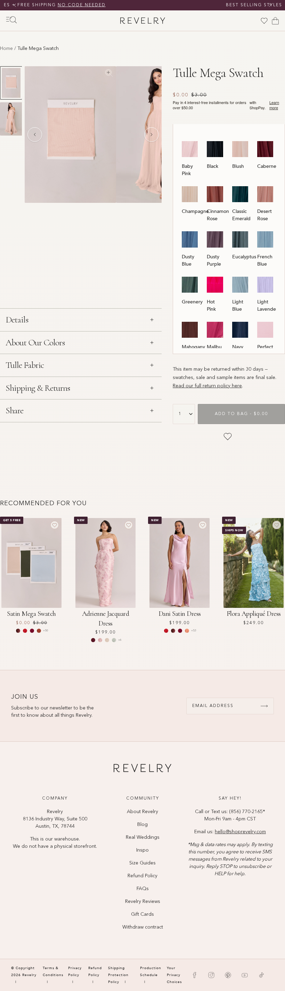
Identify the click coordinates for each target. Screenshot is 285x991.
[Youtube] (245, 975)
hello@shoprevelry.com (240, 831)
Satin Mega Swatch (31, 614)
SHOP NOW (209, 5)
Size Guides (142, 863)
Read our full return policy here (207, 386)
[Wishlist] (264, 21)
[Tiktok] (261, 975)
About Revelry (142, 811)
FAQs (143, 888)
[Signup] (264, 706)
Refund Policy (142, 875)
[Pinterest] (228, 975)
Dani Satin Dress (179, 614)
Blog (142, 824)
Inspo (142, 850)
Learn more (274, 105)
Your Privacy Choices (174, 975)
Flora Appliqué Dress (254, 614)
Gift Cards (142, 914)
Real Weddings (143, 837)
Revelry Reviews (142, 901)
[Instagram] (211, 975)
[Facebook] (194, 975)
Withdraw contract (142, 927)
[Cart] (275, 21)
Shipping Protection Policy (118, 975)
